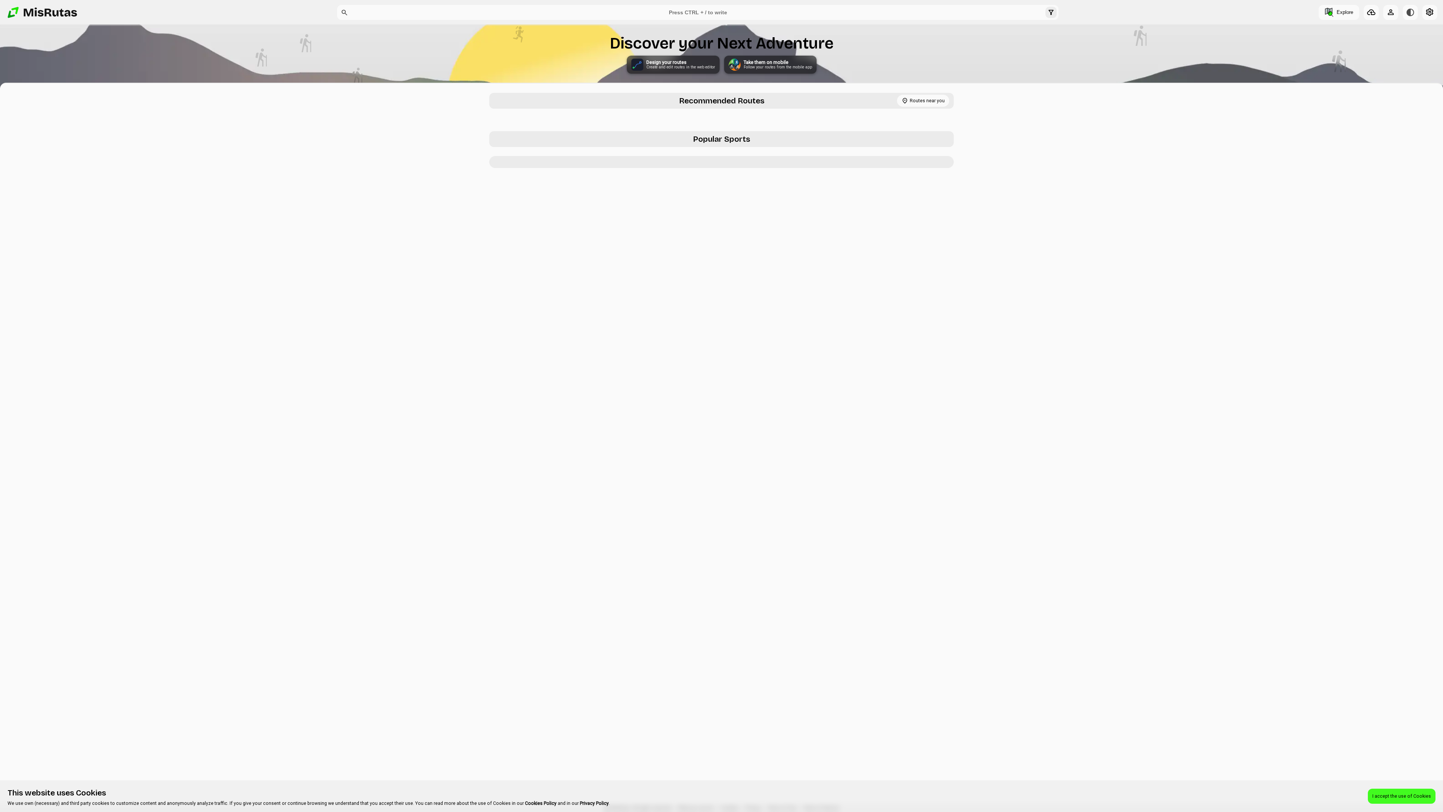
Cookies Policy (541, 803)
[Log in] (1390, 12)
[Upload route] (1371, 12)
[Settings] (1429, 12)
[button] (344, 12)
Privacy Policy (594, 803)
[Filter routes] (1051, 12)
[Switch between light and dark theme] (1410, 12)
